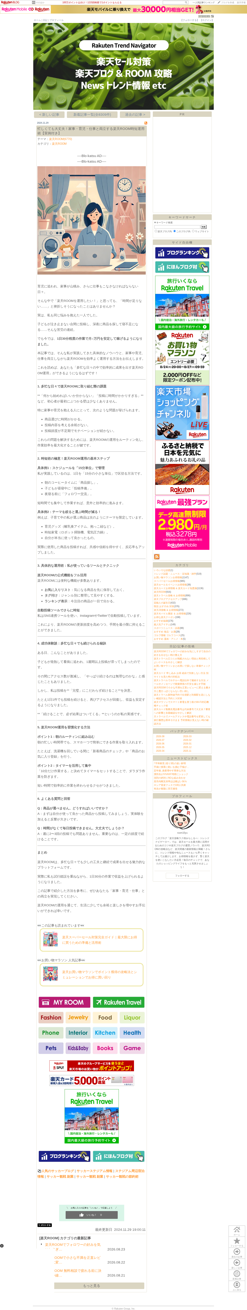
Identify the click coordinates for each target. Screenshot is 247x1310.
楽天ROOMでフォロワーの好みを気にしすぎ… (73, 1247)
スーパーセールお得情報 (167, 581)
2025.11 (187, 751)
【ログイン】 (207, 20)
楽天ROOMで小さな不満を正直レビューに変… (73, 1260)
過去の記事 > (135, 114)
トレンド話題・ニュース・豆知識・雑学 (175, 573)
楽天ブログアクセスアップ (168, 599)
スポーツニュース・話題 (167, 628)
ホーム (37, 20)
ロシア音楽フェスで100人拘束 (170, 785)
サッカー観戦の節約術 (122, 1176)
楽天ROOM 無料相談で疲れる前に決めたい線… (73, 1273)
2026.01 (187, 743)
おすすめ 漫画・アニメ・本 (168, 639)
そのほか (40, 2)
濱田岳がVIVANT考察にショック (171, 774)
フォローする (236, 1246)
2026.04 (160, 751)
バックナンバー (182, 731)
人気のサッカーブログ (57, 1171)
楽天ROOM (59, 143)
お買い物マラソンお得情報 (168, 577)
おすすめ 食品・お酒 (165, 631)
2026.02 (187, 740)
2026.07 (160, 740)
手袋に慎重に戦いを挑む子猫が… (171, 767)
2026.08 (160, 736)
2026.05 (160, 747)
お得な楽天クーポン (164, 617)
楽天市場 (241, 2)
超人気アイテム (162, 624)
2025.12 (187, 747)
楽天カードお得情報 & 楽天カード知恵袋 (175, 588)
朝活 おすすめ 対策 (164, 606)
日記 (45, 20)
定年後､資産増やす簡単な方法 (170, 770)
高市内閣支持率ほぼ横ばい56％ (170, 781)
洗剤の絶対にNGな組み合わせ (170, 777)
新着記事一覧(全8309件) (92, 114)
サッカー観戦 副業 (60, 1176)
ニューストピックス (182, 758)
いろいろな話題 (162, 570)
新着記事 (237, 1279)
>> (204, 2)
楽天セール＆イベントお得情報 (170, 584)
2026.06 (160, 743)
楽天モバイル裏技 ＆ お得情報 (170, 613)
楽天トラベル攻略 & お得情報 (169, 595)
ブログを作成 (227, 2)
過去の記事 (236, 1257)
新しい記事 (236, 1268)
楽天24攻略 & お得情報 (166, 610)
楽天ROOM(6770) (60, 139)
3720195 (204, 16)
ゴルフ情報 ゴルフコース (167, 635)
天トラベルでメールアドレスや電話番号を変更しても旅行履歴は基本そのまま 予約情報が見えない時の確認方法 (182, 720)
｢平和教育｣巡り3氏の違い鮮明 (170, 763)
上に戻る (237, 1290)
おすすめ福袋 (161, 620)
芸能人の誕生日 (162, 602)
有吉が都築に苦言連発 (165, 788)
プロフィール (57, 20)
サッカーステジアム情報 (94, 1171)
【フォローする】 (189, 20)
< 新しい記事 (49, 114)
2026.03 (187, 736)
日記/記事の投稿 (182, 646)
